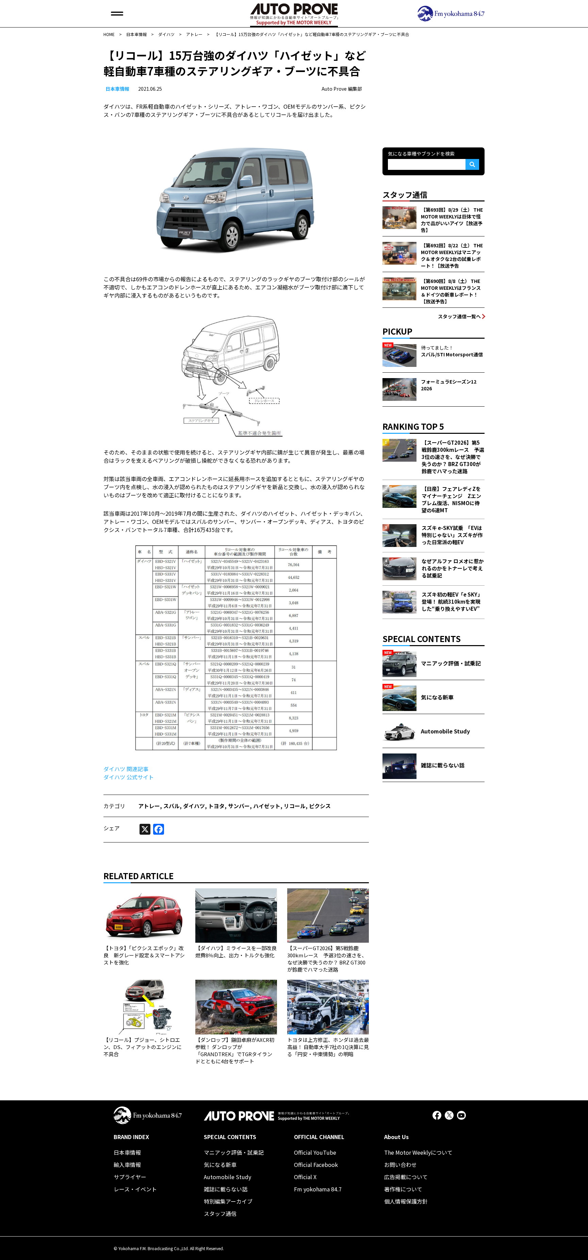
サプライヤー (130, 1177)
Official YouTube (315, 1152)
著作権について (403, 1189)
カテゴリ (114, 806)
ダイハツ (194, 806)
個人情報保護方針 (406, 1201)
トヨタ (216, 806)
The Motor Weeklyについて (418, 1152)
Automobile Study (227, 1177)
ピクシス (320, 806)
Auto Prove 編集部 (342, 88)
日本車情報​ (117, 88)
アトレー (149, 806)
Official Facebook (316, 1164)
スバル (171, 806)
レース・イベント (135, 1189)
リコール (295, 806)
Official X (305, 1177)
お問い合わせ (400, 1164)
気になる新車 (220, 1164)
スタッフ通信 (220, 1213)
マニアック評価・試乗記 (234, 1152)
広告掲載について (406, 1177)
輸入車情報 (127, 1164)
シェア (111, 828)
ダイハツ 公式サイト (128, 777)
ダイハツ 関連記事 (125, 769)
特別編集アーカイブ (228, 1201)
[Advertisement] (433, 89)
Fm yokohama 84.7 (318, 1189)
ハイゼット (266, 806)
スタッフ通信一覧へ (459, 316)
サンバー (239, 806)
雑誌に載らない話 (225, 1189)
